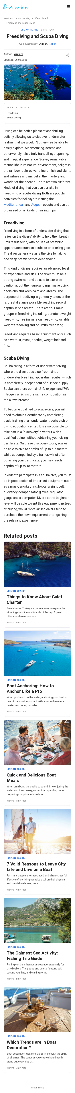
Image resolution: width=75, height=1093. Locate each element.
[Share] (67, 55)
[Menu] (68, 6)
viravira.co (9, 18)
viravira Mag (24, 18)
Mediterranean (14, 205)
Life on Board (41, 18)
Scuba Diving (14, 117)
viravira (18, 54)
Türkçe (52, 43)
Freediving (12, 112)
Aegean (36, 205)
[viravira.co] (15, 6)
